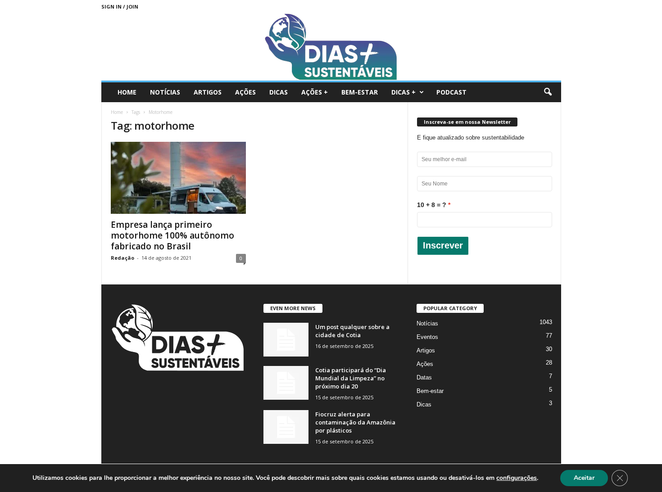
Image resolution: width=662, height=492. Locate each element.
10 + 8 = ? (431, 204)
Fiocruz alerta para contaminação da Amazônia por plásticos (355, 422)
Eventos (427, 337)
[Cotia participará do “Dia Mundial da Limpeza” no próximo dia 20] (285, 383)
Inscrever (443, 245)
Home (127, 92)
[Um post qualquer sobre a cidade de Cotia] (285, 340)
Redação (122, 257)
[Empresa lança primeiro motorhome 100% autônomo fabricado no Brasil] (178, 178)
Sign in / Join (119, 6)
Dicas (278, 92)
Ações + (314, 92)
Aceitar (584, 478)
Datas (424, 377)
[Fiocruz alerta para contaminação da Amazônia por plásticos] (285, 427)
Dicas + (403, 92)
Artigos (208, 92)
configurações (516, 478)
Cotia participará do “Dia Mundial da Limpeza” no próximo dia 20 (350, 378)
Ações (245, 92)
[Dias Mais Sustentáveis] (331, 47)
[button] (548, 92)
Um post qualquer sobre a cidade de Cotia (352, 331)
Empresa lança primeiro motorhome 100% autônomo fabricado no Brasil (172, 235)
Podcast (451, 92)
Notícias (165, 92)
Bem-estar (359, 92)
